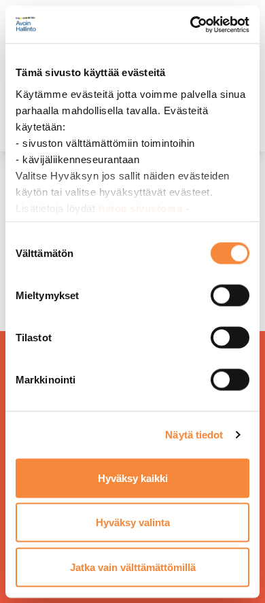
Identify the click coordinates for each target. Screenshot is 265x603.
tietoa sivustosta (142, 207)
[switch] (230, 295)
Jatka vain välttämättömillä (133, 566)
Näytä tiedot (194, 435)
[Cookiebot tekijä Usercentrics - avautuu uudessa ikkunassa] (190, 24)
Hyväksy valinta (133, 522)
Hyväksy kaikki (133, 477)
